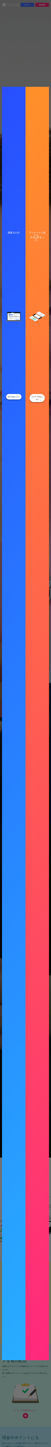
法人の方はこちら (13, 397)
